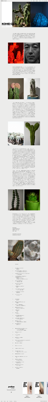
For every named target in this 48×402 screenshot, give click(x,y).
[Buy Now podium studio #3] (27, 388)
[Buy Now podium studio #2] (39, 388)
